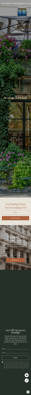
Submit (15, 357)
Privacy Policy (25, 367)
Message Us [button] (15, 260)
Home (15, 212)
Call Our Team (15, 255)
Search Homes (15, 218)
